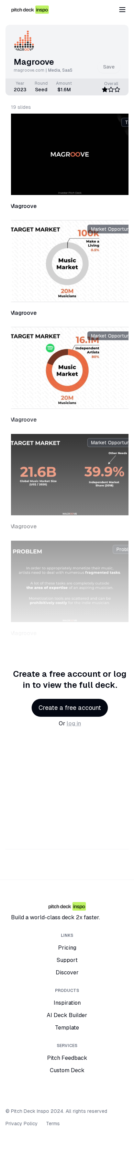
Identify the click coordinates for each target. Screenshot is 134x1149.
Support (67, 960)
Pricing (67, 947)
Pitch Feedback (67, 1058)
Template (67, 1027)
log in (74, 723)
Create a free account (69, 707)
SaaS (67, 70)
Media (54, 70)
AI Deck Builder (67, 1015)
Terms (53, 1123)
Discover (67, 972)
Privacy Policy (21, 1123)
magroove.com (29, 70)
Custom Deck (67, 1070)
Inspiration (67, 1003)
